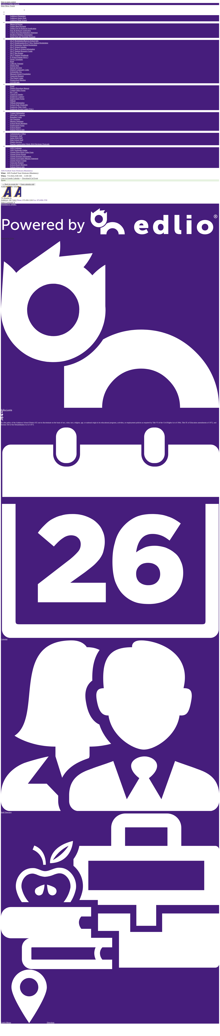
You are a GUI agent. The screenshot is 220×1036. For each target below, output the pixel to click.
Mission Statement (16, 121)
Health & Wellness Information (21, 35)
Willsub (13, 101)
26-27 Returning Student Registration (23, 45)
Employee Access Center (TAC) (21, 109)
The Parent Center (16, 78)
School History (15, 128)
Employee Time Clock (18, 107)
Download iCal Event (30, 178)
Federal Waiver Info (17, 130)
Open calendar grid (27, 184)
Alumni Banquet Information (20, 156)
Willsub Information (17, 103)
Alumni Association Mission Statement (24, 159)
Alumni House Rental (18, 154)
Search (2, 419)
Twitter (2, 415)
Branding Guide (16, 117)
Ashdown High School (18, 20)
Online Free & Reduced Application (23, 28)
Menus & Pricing (16, 24)
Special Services (16, 68)
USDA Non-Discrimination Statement (24, 33)
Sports (3, 180)
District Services (16, 142)
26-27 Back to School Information (22, 49)
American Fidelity (16, 95)
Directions (50, 1022)
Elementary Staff (16, 136)
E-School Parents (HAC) (19, 57)
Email (12, 86)
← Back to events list (10, 184)
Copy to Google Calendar (10, 178)
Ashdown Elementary (18, 16)
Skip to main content (8, 2)
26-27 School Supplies (18, 47)
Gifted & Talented (16, 64)
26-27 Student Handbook (19, 55)
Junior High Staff (16, 138)
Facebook (2, 412)
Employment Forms (17, 99)
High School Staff (16, 140)
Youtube (2, 417)
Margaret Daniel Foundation (20, 74)
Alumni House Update (18, 161)
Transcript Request (17, 76)
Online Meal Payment (18, 26)
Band (12, 62)
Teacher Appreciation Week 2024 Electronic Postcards (29, 144)
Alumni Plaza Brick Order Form (21, 152)
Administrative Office (18, 134)
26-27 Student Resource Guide (21, 51)
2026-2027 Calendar (17, 115)
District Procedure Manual (19, 88)
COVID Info (14, 82)
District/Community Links (19, 70)
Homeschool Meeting (18, 80)
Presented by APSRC (8, 205)
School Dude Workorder (19, 105)
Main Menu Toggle (8, 6)
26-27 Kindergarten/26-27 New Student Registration (29, 43)
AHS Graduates (16, 148)
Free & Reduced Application (20, 31)
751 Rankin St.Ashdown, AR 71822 (8, 199)
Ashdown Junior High (18, 18)
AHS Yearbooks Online (18, 150)
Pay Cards (14, 92)
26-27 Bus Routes (16, 53)
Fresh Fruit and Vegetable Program (22, 37)
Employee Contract (17, 97)
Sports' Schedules (16, 59)
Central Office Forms (17, 90)
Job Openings (15, 119)
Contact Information (17, 113)
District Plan (14, 66)
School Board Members (18, 123)
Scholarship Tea (16, 72)
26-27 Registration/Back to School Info (24, 41)
